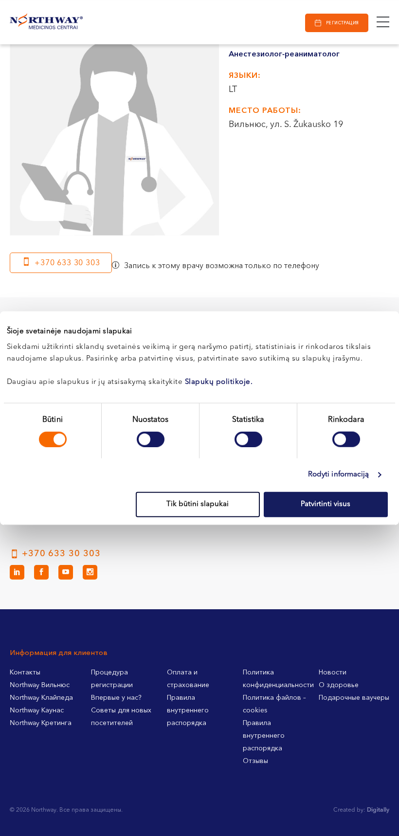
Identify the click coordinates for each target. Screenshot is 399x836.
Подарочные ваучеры (354, 697)
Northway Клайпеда (41, 697)
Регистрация (342, 23)
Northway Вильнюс (40, 685)
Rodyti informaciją (338, 474)
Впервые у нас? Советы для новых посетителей (121, 710)
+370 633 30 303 (67, 263)
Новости (332, 672)
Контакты (25, 672)
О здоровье (339, 685)
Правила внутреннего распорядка (188, 710)
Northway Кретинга (41, 723)
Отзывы (255, 761)
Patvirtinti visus (325, 504)
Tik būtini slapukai (197, 504)
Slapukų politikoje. (219, 381)
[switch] (150, 439)
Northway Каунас (37, 710)
